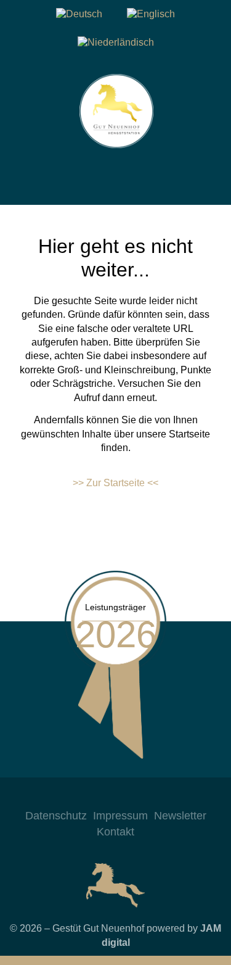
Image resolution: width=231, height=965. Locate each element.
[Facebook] (103, 796)
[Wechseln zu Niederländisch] (115, 42)
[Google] (152, 796)
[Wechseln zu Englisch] (151, 14)
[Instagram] (79, 796)
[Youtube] (128, 796)
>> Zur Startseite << (115, 483)
